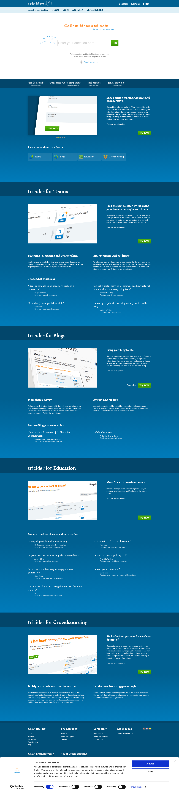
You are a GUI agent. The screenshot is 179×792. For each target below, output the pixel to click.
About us (135, 3)
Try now (144, 132)
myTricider (32, 739)
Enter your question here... (77, 43)
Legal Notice (98, 733)
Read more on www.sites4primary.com (48, 595)
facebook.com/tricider (125, 733)
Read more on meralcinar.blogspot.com (48, 578)
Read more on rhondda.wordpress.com (114, 561)
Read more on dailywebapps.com (46, 295)
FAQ (29, 745)
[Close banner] (175, 761)
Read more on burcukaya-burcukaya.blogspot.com (118, 575)
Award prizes (33, 742)
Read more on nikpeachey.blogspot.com (48, 547)
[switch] (75, 787)
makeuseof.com (94, 85)
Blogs (66, 9)
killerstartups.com (36, 85)
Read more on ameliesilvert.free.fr (46, 561)
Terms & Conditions (100, 736)
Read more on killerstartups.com (111, 295)
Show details (136, 787)
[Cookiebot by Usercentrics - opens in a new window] (17, 787)
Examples (131, 385)
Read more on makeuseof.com (111, 312)
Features (123, 3)
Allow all (150, 764)
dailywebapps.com (73, 85)
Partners (64, 739)
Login (146, 3)
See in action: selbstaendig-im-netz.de (48, 441)
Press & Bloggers (67, 736)
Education (77, 9)
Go (115, 43)
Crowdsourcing (95, 9)
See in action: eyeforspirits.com (111, 438)
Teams (55, 9)
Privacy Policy (98, 739)
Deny (150, 771)
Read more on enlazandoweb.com (46, 309)
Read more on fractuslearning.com (112, 547)
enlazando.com (117, 85)
